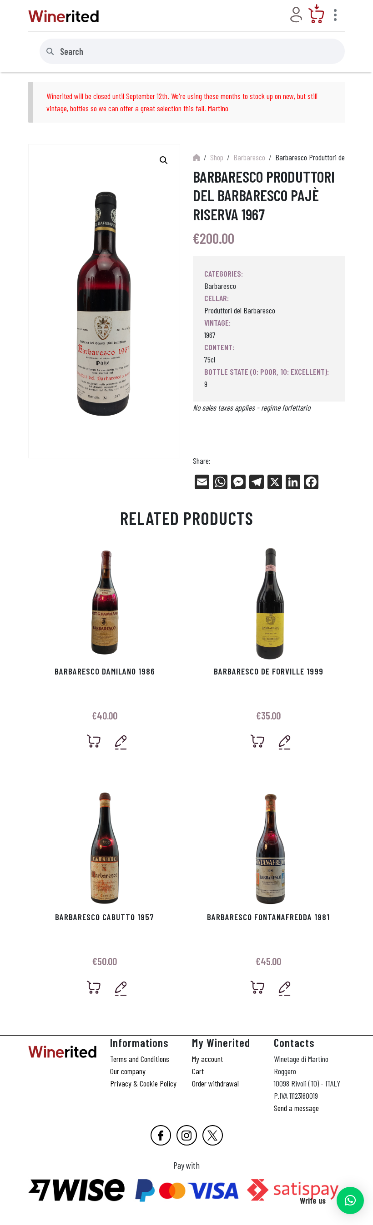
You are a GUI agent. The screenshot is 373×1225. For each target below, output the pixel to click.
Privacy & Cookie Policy (143, 1083)
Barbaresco (249, 157)
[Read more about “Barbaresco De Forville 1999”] (257, 741)
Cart (198, 1071)
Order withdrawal (215, 1083)
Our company (128, 1071)
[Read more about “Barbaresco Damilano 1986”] (94, 741)
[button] (350, 1200)
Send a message (296, 1108)
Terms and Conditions (139, 1059)
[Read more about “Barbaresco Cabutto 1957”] (94, 987)
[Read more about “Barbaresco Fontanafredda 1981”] (257, 987)
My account (207, 1059)
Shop (216, 157)
